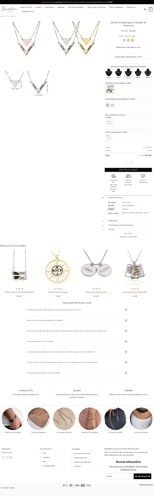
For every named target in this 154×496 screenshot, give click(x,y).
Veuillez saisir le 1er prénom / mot (128, 47)
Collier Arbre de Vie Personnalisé (135, 292)
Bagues (61, 7)
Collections (131, 7)
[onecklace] (9, 9)
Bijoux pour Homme (96, 7)
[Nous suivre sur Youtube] (11, 457)
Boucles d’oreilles (75, 7)
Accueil (2, 16)
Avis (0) (111, 229)
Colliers (38, 7)
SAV (44, 462)
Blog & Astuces (80, 458)
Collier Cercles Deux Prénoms (96, 292)
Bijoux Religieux (116, 7)
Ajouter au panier (128, 170)
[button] (145, 9)
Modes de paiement (82, 462)
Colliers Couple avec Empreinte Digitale (19, 292)
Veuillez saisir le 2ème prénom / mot (128, 57)
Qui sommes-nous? (82, 453)
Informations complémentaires (120, 225)
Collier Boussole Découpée (58, 292)
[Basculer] (103, 197)
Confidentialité (49, 466)
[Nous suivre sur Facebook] (3, 457)
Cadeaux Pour (28, 11)
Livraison (46, 457)
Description (112, 221)
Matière (121, 36)
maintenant (58, 2)
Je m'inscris (142, 476)
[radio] (124, 40)
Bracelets (49, 7)
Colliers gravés (12, 16)
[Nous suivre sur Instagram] (7, 457)
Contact (77, 466)
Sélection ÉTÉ (26, 7)
